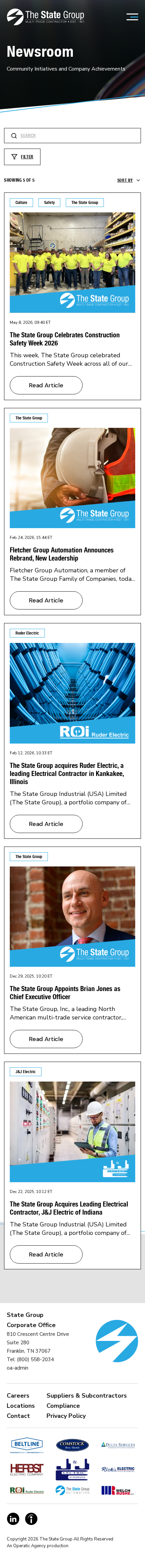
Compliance (63, 1406)
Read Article (46, 385)
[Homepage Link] (45, 16)
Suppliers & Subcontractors (87, 1396)
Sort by (125, 180)
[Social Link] (13, 1518)
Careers (18, 1396)
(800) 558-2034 (35, 1359)
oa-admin (17, 1368)
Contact (18, 1416)
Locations (21, 1406)
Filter (27, 156)
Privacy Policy (66, 1416)
